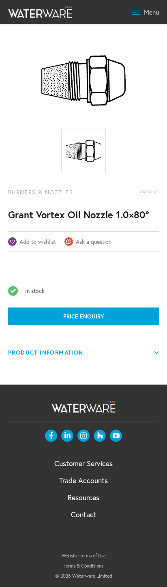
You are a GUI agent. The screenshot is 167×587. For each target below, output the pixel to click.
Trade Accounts (83, 480)
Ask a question (93, 241)
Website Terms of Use (84, 556)
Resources (83, 497)
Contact (83, 514)
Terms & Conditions (83, 566)
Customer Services (83, 463)
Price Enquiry (83, 316)
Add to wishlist (37, 241)
